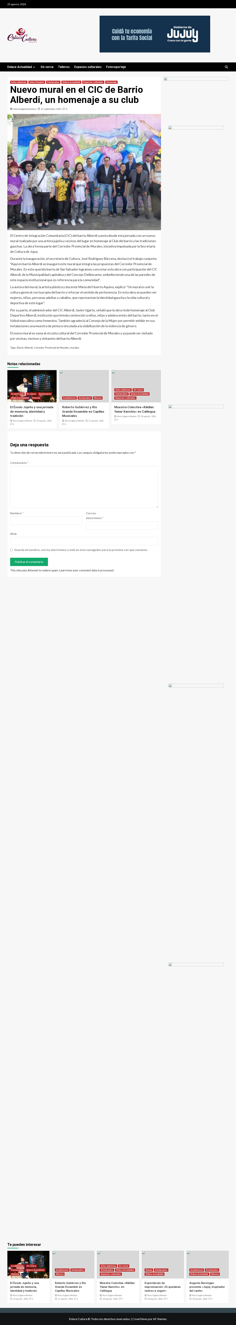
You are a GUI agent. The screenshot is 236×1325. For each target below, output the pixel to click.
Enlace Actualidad (19, 67)
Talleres (64, 67)
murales (74, 347)
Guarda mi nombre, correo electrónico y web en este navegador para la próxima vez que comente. (81, 549)
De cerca (47, 67)
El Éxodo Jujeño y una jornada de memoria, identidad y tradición (31, 411)
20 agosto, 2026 (148, 416)
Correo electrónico (94, 515)
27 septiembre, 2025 (51, 109)
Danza (149, 1270)
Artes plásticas (18, 82)
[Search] (226, 67)
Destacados (53, 82)
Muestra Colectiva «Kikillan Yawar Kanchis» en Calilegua (117, 1286)
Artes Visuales (37, 82)
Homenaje (111, 82)
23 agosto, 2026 (44, 421)
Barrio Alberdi (25, 347)
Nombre (16, 513)
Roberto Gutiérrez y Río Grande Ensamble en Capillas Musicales (83, 411)
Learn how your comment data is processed (86, 570)
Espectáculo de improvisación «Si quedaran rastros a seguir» (163, 1286)
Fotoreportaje (116, 67)
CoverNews (140, 1319)
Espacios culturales (88, 67)
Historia (36, 398)
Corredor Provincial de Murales (51, 347)
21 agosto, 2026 (95, 421)
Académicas (17, 394)
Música (97, 398)
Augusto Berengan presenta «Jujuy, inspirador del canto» (207, 1286)
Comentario (19, 462)
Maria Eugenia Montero (25, 109)
